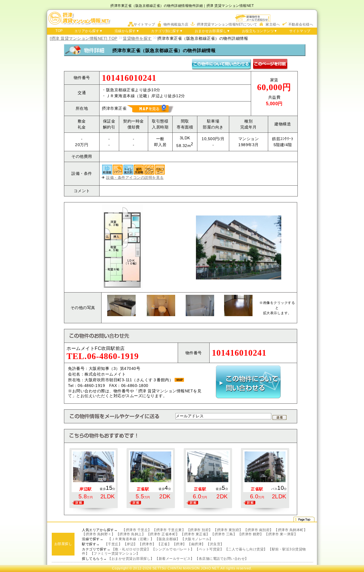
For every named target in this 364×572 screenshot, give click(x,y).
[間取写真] (122, 207)
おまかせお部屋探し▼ (212, 31)
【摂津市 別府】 (199, 530)
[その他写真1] (121, 297)
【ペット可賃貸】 (209, 549)
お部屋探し (63, 544)
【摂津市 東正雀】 (195, 534)
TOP (59, 31)
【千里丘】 (113, 544)
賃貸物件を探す (137, 38)
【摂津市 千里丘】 (137, 530)
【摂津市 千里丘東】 (168, 530)
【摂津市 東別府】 (228, 530)
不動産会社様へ (300, 24)
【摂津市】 (147, 544)
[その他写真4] (238, 297)
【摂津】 (179, 544)
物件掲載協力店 (176, 24)
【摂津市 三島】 (224, 534)
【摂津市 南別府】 (258, 530)
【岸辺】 (130, 544)
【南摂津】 (196, 544)
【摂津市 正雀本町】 (162, 534)
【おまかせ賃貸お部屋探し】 (131, 559)
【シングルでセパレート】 (173, 549)
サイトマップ (144, 24)
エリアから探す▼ (89, 31)
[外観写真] (238, 218)
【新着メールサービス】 (174, 559)
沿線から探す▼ (127, 31)
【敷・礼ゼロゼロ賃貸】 (131, 549)
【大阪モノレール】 (197, 539)
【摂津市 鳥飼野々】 (98, 534)
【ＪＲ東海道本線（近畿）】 (131, 539)
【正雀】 (164, 544)
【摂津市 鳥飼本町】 (290, 530)
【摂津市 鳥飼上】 (131, 534)
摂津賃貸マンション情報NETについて (227, 24)
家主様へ (273, 24)
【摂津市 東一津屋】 (280, 534)
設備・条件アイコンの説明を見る (135, 177)
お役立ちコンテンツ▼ (260, 31)
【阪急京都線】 (167, 539)
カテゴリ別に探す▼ (167, 31)
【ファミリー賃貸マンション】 (115, 554)
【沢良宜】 (215, 544)
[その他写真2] (161, 297)
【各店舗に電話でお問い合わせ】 (222, 559)
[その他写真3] (200, 297)
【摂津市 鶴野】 (251, 534)
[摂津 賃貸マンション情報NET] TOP (83, 38)
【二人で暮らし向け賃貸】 (246, 549)
